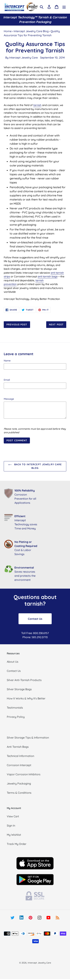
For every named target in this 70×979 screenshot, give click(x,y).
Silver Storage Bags (19, 689)
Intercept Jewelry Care (23, 57)
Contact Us (35, 618)
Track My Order (16, 844)
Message (9, 398)
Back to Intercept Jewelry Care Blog (37, 466)
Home (8, 31)
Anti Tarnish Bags (18, 746)
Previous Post (16, 324)
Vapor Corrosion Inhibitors (23, 774)
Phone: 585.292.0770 (35, 637)
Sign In (11, 825)
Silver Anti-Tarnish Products (24, 680)
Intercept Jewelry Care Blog (31, 31)
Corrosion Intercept (19, 765)
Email (7, 379)
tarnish (37, 105)
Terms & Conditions (19, 792)
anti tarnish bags (47, 276)
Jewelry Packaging (19, 783)
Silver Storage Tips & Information (28, 737)
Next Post (56, 324)
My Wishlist (14, 834)
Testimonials (15, 707)
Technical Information (20, 756)
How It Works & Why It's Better (26, 698)
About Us (12, 661)
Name (7, 360)
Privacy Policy (16, 716)
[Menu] (64, 7)
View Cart (13, 816)
